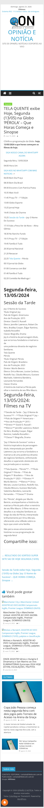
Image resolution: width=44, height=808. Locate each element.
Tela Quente (14, 258)
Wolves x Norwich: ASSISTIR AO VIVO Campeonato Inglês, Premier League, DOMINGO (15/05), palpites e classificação (21, 644)
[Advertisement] (22, 70)
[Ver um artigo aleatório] (39, 93)
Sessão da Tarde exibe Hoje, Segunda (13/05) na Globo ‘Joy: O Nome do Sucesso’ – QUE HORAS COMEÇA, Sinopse (21, 575)
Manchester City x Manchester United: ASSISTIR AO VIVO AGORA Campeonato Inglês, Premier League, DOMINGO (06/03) (20, 616)
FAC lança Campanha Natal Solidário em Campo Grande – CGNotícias (27, 744)
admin (22, 720)
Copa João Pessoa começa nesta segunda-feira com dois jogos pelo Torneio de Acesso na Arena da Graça (20, 712)
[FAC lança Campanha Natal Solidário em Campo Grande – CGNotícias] (10, 740)
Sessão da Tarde (16, 217)
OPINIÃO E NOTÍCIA (22, 35)
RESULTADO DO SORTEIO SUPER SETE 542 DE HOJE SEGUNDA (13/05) (20, 557)
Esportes (8, 104)
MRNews (11, 779)
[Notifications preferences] (4, 802)
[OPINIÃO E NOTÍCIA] (4, 93)
